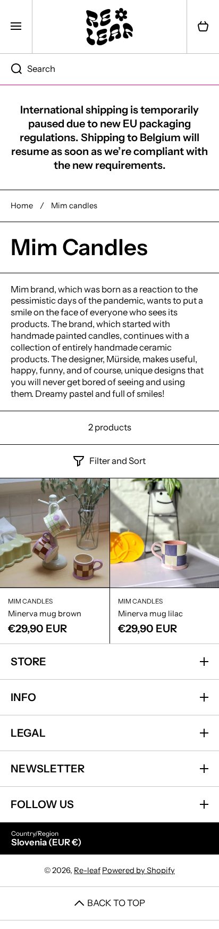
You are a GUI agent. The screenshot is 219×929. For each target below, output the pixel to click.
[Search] (11, 69)
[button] (203, 26)
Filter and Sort (117, 460)
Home (22, 205)
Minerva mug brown (44, 613)
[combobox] (109, 69)
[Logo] (109, 26)
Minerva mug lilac (150, 613)
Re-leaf (87, 870)
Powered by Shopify (138, 870)
